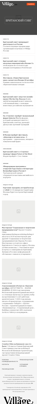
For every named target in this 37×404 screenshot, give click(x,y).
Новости (6, 39)
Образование (7, 148)
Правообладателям (24, 359)
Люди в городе (8, 184)
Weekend (5, 94)
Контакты (5, 364)
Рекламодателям (7, 369)
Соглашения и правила (24, 365)
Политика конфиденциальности (7, 360)
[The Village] (8, 4)
